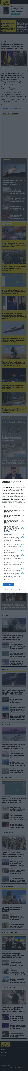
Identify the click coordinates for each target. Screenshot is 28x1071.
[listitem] (14, 507)
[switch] (22, 510)
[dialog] (14, 536)
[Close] (25, 481)
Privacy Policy (22, 589)
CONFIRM (8, 584)
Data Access (14, 589)
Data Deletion (6, 589)
